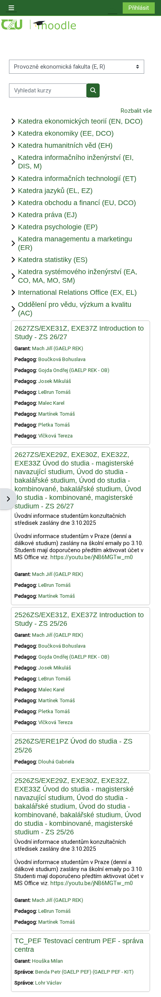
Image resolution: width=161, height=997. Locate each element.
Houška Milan (47, 961)
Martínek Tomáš (56, 414)
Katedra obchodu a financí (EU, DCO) (77, 202)
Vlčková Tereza (55, 436)
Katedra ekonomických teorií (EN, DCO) (80, 121)
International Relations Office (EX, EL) (77, 292)
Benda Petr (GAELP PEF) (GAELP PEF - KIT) (84, 972)
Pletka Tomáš (54, 425)
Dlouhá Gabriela (56, 762)
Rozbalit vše (136, 110)
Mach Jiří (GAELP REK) (57, 348)
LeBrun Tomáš (54, 392)
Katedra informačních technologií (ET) (77, 178)
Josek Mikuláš (54, 381)
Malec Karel (51, 403)
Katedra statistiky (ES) (53, 259)
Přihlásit (139, 7)
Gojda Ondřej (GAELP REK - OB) (73, 370)
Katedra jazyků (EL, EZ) (55, 190)
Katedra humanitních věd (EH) (65, 145)
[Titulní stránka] (39, 24)
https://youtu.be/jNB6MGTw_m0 (91, 557)
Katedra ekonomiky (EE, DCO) (66, 133)
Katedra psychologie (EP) (58, 227)
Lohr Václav (48, 983)
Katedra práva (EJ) (47, 215)
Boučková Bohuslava (62, 359)
